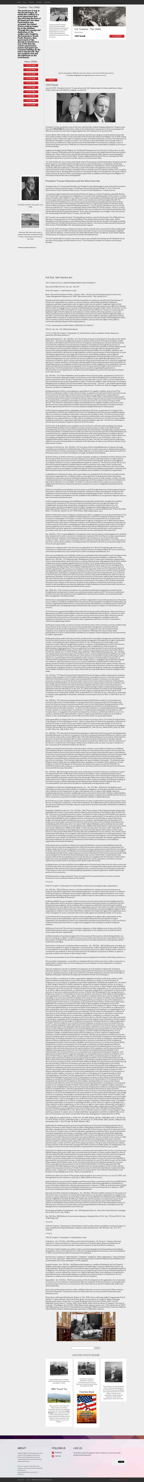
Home (19, 2)
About (28, 1479)
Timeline (31, 2)
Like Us (77, 1448)
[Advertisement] (31, 139)
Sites (24, 2)
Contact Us (20, 1479)
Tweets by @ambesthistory (27, 247)
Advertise (47, 2)
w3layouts (123, 1480)
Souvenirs (39, 2)
